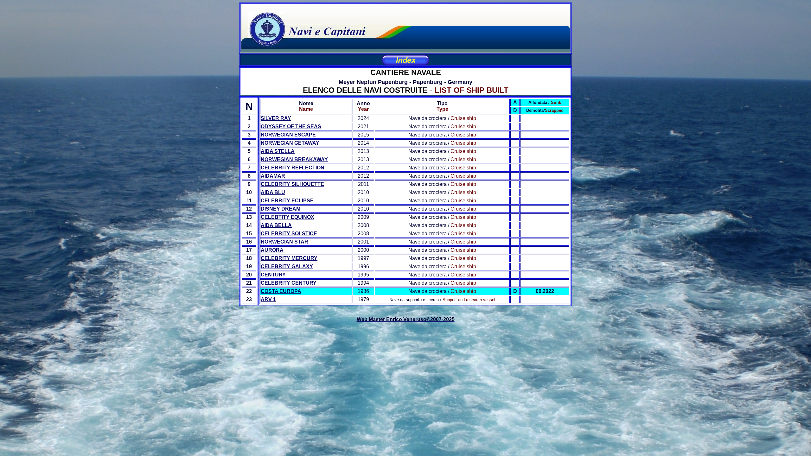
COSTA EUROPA (281, 291)
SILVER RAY (276, 118)
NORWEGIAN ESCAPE (288, 134)
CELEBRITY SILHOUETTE (292, 184)
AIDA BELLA (276, 225)
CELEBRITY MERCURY (289, 258)
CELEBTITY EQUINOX (287, 217)
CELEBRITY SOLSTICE (289, 233)
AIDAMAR (273, 176)
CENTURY (273, 274)
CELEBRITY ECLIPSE (287, 200)
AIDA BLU (273, 192)
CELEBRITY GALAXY (287, 266)
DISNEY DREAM (280, 209)
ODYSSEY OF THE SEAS (291, 126)
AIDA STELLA (278, 151)
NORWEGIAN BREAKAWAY (294, 159)
